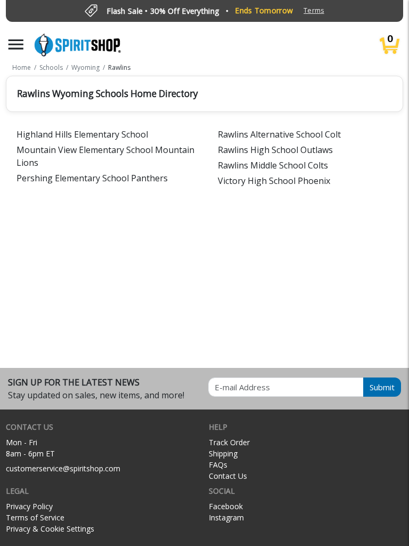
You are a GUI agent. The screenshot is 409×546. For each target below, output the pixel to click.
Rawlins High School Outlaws (275, 150)
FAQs (218, 465)
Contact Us (228, 476)
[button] (16, 44)
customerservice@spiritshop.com (63, 468)
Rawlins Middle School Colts (273, 165)
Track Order (229, 442)
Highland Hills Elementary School (82, 134)
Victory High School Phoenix (274, 181)
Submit (382, 387)
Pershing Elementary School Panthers (92, 178)
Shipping (223, 453)
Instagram (226, 517)
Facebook (226, 506)
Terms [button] (314, 10)
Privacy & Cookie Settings (50, 529)
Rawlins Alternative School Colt (279, 134)
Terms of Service (35, 517)
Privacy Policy (29, 506)
